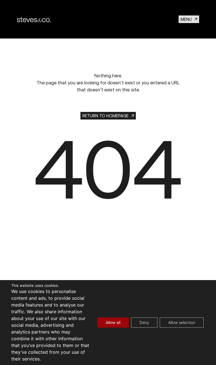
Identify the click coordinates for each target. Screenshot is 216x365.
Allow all (113, 322)
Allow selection (181, 322)
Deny (144, 322)
